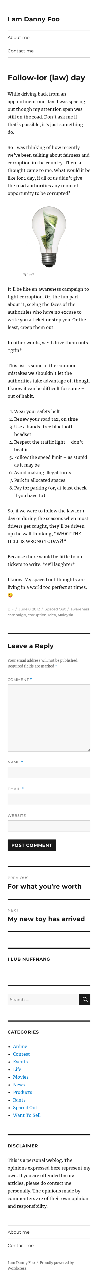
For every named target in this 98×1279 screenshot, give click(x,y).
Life (17, 1069)
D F (11, 609)
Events (20, 1061)
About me (19, 37)
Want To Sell (27, 1115)
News (19, 1084)
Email (16, 789)
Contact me (21, 51)
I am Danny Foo (34, 19)
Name (15, 762)
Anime (20, 1046)
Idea (52, 615)
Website (17, 815)
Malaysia (65, 615)
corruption (37, 615)
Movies (21, 1077)
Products (22, 1092)
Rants (19, 1100)
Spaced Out (55, 609)
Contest (21, 1054)
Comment (20, 679)
